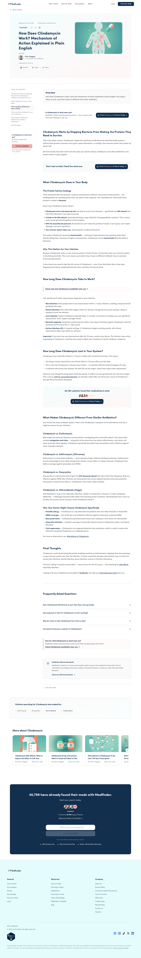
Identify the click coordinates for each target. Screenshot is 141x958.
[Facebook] (115, 933)
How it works (53, 4)
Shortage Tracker (57, 887)
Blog (52, 905)
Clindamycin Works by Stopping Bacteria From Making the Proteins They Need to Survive (21, 96)
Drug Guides (23, 27)
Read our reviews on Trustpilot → (70, 818)
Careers (98, 912)
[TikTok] (123, 933)
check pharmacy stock (108, 573)
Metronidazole (51, 711)
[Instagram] (119, 933)
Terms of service (101, 894)
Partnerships (11, 894)
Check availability (22, 146)
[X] (128, 933)
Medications (55, 891)
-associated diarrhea (64, 377)
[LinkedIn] (132, 933)
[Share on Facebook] (39, 27)
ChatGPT (25, 67)
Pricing (9, 891)
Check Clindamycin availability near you (62, 647)
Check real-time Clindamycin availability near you (66, 289)
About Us (98, 884)
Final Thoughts (16, 125)
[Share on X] (35, 27)
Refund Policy (100, 905)
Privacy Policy (100, 887)
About (90, 4)
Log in (113, 4)
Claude (36, 67)
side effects (123, 565)
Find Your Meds (126, 4)
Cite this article (51, 688)
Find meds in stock (57, 894)
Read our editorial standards (62, 674)
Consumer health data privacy (106, 891)
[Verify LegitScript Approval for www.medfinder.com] (11, 936)
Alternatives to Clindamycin (78, 536)
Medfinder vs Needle (58, 901)
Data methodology (58, 898)
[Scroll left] (13, 750)
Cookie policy (100, 901)
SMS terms (99, 898)
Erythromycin (68, 711)
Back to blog (17, 10)
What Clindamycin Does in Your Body (21, 102)
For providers (79, 4)
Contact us (99, 908)
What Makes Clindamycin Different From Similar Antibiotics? (19, 119)
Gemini (47, 67)
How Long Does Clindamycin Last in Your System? (22, 113)
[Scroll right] (128, 750)
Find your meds (12, 898)
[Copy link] (31, 27)
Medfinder (83, 573)
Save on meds (66, 4)
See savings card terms (120, 948)
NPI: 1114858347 (12, 926)
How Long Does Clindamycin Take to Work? (20, 107)
